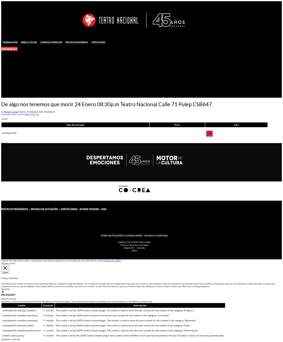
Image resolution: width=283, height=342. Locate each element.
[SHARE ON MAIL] (8, 141)
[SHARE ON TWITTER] (2, 141)
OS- (76, 209)
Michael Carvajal (11, 112)
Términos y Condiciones (156, 235)
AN (72, 209)
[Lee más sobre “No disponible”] (209, 134)
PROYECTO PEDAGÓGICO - (16, 209)
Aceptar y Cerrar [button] (8, 263)
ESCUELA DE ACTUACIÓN (44, 209)
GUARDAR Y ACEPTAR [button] (10, 339)
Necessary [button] (5, 289)
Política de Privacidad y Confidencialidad (121, 235)
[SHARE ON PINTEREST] (6, 141)
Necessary (8, 294)
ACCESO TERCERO (89, 209)
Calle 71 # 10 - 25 (31, 114)
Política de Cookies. (112, 260)
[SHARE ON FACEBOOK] (3, 141)
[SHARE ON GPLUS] (5, 141)
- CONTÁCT (64, 209)
